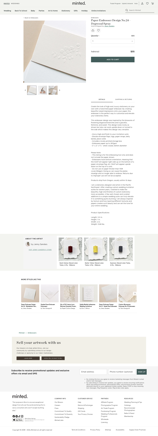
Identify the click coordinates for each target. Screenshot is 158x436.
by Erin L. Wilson (85, 308)
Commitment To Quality (63, 411)
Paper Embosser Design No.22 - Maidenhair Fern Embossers (28, 305)
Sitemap (108, 430)
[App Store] (17, 420)
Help (79, 402)
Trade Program (115, 3)
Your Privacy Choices (85, 414)
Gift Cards (81, 411)
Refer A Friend (129, 413)
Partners (104, 398)
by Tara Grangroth (46, 308)
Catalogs (127, 405)
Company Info (60, 398)
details (102, 99)
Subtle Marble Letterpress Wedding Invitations (87, 305)
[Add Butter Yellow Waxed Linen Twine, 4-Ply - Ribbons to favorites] (105, 239)
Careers (57, 405)
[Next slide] (59, 90)
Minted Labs (59, 420)
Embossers (32, 333)
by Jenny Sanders (26, 308)
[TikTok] (19, 416)
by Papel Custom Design (67, 308)
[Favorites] (147, 3)
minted (7, 3)
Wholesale (104, 419)
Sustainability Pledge (62, 417)
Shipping (81, 408)
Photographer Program (109, 405)
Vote (136, 3)
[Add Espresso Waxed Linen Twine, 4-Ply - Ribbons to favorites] (130, 239)
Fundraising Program (108, 411)
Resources (128, 398)
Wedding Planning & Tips (133, 402)
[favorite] (98, 30)
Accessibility (120, 430)
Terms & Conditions (78, 430)
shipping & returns (123, 99)
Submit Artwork (127, 3)
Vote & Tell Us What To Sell (53, 358)
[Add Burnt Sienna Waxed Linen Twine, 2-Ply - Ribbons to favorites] (80, 239)
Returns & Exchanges (85, 405)
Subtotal (95, 51)
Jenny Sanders (109, 26)
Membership (128, 416)
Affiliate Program (107, 402)
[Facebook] (13, 416)
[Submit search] (126, 10)
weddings (15, 3)
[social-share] (93, 30)
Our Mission (59, 402)
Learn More (28, 358)
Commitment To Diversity (64, 414)
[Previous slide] (25, 90)
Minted (21, 333)
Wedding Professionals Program (109, 415)
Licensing (104, 422)
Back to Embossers (31, 18)
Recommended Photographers (129, 409)
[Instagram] (22, 416)
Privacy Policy (95, 430)
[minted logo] (79, 3)
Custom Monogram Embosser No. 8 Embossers (127, 305)
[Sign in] (142, 3)
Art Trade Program (107, 408)
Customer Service (85, 398)
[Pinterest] (16, 416)
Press (56, 408)
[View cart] (152, 3)
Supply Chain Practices (137, 430)
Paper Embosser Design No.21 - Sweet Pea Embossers (108, 305)
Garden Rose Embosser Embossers (48, 305)
